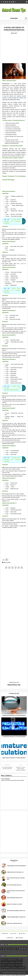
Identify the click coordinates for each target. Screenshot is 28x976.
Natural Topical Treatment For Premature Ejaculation (12, 290)
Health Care (3, 964)
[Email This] (2, 560)
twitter (14, 933)
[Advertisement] (14, 49)
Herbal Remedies (11, 964)
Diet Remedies (19, 962)
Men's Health (7, 562)
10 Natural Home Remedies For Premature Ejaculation (12, 459)
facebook (5, 933)
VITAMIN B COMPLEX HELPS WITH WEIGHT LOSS (15, 872)
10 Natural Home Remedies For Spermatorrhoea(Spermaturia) (12, 388)
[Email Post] (6, 558)
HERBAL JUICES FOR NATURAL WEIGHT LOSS (14, 923)
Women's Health (21, 967)
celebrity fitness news (12, 959)
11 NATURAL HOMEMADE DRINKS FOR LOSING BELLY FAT (16, 917)
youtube (22, 933)
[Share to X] (5, 560)
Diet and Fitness (4, 962)
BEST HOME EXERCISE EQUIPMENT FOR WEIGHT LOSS (16, 910)
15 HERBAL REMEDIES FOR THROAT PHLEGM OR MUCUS (16, 865)
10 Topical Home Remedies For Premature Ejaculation (12, 221)
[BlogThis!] (4, 560)
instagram (20, 937)
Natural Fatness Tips (21, 972)
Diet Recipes (11, 962)
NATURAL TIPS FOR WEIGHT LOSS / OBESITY (14, 904)
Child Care (20, 959)
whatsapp (10, 937)
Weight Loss (14, 967)
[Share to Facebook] (6, 560)
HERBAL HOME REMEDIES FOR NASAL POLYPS (14, 897)
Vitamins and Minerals (5, 967)
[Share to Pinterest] (7, 560)
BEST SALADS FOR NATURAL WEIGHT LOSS (14, 885)
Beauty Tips (3, 959)
